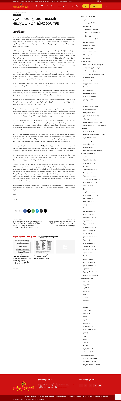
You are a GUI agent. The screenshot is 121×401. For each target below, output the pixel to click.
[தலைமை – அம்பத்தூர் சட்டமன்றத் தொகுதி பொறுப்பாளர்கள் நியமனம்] (44, 247)
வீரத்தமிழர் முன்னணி (90, 109)
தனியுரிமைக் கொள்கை (101, 396)
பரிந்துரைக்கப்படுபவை (49, 237)
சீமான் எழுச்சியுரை (89, 42)
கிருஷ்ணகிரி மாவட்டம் (90, 182)
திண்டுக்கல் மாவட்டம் (89, 218)
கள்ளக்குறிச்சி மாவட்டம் (90, 195)
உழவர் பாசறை (87, 141)
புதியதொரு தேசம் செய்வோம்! (64, 1)
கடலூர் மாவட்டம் (88, 234)
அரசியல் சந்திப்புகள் (89, 52)
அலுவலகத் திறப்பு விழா (92, 68)
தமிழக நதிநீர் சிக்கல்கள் (90, 362)
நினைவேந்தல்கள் (89, 87)
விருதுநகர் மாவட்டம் (89, 259)
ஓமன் (85, 339)
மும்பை (85, 294)
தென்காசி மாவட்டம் (89, 269)
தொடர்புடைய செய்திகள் (24, 237)
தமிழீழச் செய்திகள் (87, 352)
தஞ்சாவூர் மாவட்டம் (89, 243)
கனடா (85, 317)
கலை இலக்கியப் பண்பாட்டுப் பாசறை (94, 135)
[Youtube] (106, 1)
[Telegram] (100, 1)
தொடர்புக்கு (74, 6)
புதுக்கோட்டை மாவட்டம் (90, 246)
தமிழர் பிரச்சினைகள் (88, 355)
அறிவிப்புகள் (87, 26)
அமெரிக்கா (86, 314)
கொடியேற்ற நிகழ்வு (91, 71)
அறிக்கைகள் (87, 20)
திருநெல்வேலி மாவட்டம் (91, 272)
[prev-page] (14, 267)
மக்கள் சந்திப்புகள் (88, 49)
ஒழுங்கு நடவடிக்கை (91, 36)
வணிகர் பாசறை (88, 147)
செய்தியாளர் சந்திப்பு (89, 45)
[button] (106, 6)
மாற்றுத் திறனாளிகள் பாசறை (92, 150)
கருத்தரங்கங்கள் (88, 90)
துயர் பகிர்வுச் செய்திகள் (90, 39)
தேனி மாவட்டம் (87, 256)
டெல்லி (85, 298)
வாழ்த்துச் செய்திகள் (91, 23)
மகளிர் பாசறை (87, 103)
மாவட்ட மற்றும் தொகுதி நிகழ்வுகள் (93, 65)
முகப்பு (15, 12)
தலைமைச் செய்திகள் (88, 17)
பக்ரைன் (85, 342)
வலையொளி (71, 396)
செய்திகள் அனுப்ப (61, 396)
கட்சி (41, 6)
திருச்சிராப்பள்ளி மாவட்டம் (91, 224)
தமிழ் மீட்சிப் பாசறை (89, 131)
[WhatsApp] (33, 211)
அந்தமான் (86, 285)
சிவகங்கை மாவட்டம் (89, 250)
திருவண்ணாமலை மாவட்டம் (92, 189)
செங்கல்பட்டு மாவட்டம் (90, 170)
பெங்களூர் (86, 291)
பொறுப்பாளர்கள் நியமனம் (91, 33)
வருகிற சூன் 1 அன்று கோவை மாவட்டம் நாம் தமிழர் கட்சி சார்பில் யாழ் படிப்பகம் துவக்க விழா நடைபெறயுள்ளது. (61, 223)
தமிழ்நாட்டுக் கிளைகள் (88, 154)
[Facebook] (95, 1)
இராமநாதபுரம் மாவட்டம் (90, 262)
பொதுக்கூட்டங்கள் (88, 77)
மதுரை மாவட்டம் (88, 253)
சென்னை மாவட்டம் (89, 163)
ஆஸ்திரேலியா (88, 349)
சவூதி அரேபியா (88, 326)
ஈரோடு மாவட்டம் (88, 205)
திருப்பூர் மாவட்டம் (88, 214)
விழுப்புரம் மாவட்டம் (89, 192)
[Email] (45, 211)
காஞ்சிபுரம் (86, 166)
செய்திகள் (50, 6)
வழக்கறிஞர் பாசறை (89, 138)
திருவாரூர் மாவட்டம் (89, 240)
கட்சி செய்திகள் (17, 15)
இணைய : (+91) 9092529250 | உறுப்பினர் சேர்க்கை (37, 1)
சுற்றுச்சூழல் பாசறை (89, 119)
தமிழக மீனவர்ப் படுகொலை (91, 365)
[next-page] (17, 267)
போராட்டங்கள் (87, 81)
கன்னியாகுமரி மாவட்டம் (90, 275)
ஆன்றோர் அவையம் (89, 97)
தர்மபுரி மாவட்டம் (88, 186)
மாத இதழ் (78, 396)
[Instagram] (98, 1)
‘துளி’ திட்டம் (40, 396)
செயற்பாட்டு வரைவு (88, 396)
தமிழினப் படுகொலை (90, 358)
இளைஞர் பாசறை (89, 100)
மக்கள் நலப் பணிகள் (89, 93)
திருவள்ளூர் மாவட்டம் (90, 160)
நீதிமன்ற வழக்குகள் (89, 55)
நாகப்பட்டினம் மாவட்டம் (90, 237)
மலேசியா (86, 346)
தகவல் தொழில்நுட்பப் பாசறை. (92, 122)
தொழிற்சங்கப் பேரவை (90, 106)
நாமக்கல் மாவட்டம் (88, 202)
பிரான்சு (85, 320)
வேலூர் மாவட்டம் (88, 173)
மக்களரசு (53, 1)
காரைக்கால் (87, 301)
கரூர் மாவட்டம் (87, 221)
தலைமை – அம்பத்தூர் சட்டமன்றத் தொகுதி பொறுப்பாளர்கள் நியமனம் (42, 256)
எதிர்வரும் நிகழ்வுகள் (91, 29)
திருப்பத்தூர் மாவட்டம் (89, 176)
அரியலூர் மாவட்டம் (89, 230)
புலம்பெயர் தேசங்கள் (88, 304)
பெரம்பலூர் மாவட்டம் (89, 227)
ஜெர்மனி (86, 307)
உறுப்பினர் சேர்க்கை (30, 396)
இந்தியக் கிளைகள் (87, 278)
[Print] (41, 211)
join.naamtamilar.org (62, 388)
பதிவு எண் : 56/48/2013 (18, 1)
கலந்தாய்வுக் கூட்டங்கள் (90, 84)
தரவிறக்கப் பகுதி (49, 396)
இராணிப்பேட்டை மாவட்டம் (91, 179)
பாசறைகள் (62, 6)
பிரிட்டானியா (87, 310)
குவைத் (85, 333)
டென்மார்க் (86, 323)
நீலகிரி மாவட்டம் (88, 208)
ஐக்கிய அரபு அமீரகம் (89, 330)
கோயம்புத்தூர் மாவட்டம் (90, 211)
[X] (103, 1)
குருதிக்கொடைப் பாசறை (91, 116)
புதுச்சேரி (86, 157)
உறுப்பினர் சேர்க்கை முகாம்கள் (94, 74)
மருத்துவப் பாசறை (89, 113)
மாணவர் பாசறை (88, 144)
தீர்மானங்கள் (87, 58)
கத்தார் (85, 336)
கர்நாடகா (86, 282)
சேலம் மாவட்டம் (88, 198)
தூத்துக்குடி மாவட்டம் (89, 266)
